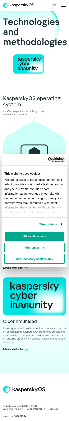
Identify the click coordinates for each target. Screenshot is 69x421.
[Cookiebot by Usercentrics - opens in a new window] (49, 159)
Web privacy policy (12, 408)
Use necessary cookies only (34, 258)
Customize (32, 247)
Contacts (54, 408)
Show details (48, 224)
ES (54, 5)
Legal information (36, 408)
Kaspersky (20, 416)
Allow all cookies (34, 236)
